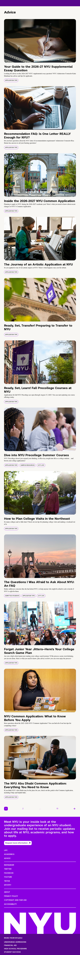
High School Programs (15, 949)
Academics (9, 854)
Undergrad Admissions (15, 942)
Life (6, 850)
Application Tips (11, 80)
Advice (7, 858)
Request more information (16, 843)
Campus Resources (27, 465)
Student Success (12, 952)
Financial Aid (10, 945)
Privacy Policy (11, 896)
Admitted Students (12, 596)
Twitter (7, 869)
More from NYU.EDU (13, 938)
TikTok (7, 881)
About (7, 892)
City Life (41, 465)
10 (57, 808)
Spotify (7, 885)
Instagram (9, 865)
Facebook (8, 873)
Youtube (8, 877)
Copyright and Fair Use (15, 900)
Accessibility (10, 904)
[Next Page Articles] (74, 809)
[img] (40, 41)
